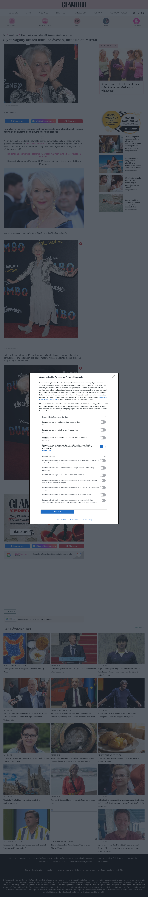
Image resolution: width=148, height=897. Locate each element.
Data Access (74, 520)
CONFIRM (57, 511)
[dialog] (74, 448)
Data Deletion (61, 520)
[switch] (103, 422)
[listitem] (74, 417)
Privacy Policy (87, 520)
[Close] (114, 377)
